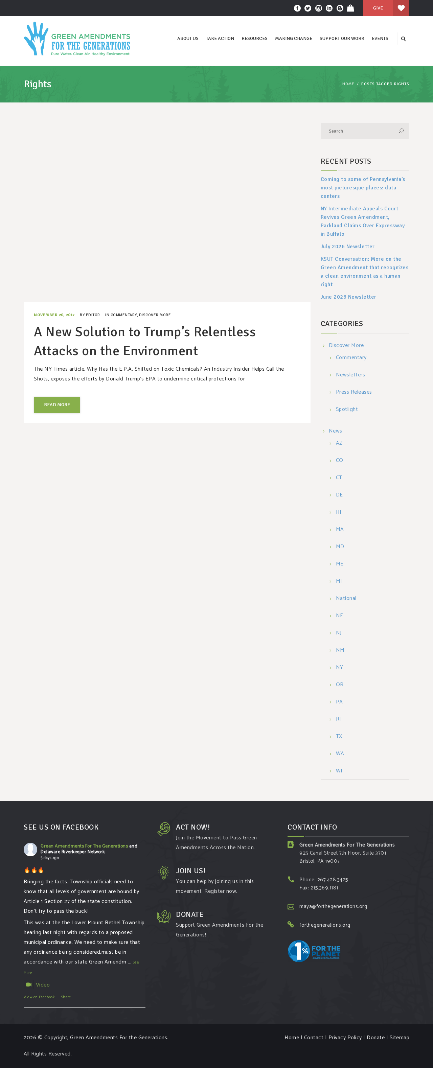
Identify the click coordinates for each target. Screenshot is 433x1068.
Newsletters (350, 375)
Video (43, 985)
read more (57, 405)
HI (339, 512)
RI (338, 719)
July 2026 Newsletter (348, 246)
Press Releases (354, 392)
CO (339, 461)
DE (339, 495)
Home (348, 84)
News (335, 431)
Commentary (124, 315)
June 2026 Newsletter (349, 297)
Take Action (220, 38)
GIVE (378, 8)
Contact (314, 1037)
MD (340, 547)
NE (339, 616)
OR (340, 685)
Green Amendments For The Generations (84, 846)
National (346, 599)
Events (380, 38)
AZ (339, 443)
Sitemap (400, 1037)
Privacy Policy (345, 1037)
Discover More (155, 315)
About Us (188, 38)
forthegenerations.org (324, 925)
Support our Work (342, 38)
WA (340, 754)
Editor (93, 315)
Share (66, 997)
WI (339, 771)
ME (340, 564)
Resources (255, 38)
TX (339, 737)
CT (339, 478)
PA (339, 702)
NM (340, 650)
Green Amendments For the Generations (118, 1037)
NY (339, 668)
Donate (376, 1037)
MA (340, 530)
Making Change (293, 38)
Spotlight (347, 409)
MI (339, 581)
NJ (339, 633)
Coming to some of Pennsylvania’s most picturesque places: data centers (363, 188)
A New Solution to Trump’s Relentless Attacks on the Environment (145, 341)
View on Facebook (39, 997)
